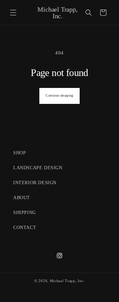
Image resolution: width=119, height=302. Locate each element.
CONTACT (24, 227)
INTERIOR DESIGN (35, 182)
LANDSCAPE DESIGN (37, 167)
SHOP (19, 152)
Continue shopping (59, 95)
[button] (13, 12)
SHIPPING (24, 212)
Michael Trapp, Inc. (67, 281)
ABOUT (21, 197)
